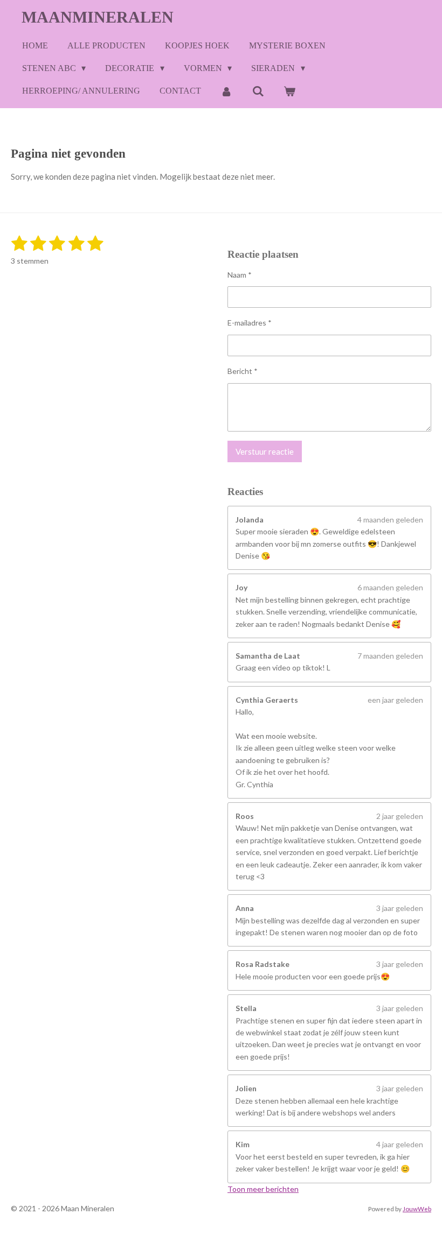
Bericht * (242, 371)
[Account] (226, 91)
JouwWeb (417, 1208)
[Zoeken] (258, 91)
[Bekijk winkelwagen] (289, 91)
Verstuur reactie (265, 451)
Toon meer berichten (263, 1188)
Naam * (239, 274)
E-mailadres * (249, 322)
